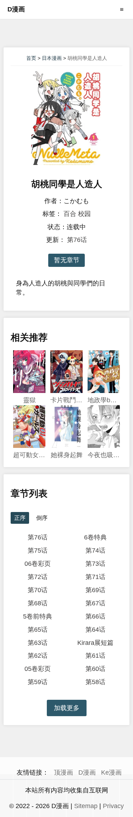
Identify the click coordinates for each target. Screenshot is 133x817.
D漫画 (16, 9)
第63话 (38, 642)
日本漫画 (52, 58)
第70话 (38, 590)
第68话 (38, 603)
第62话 (38, 655)
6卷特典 (95, 537)
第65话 (38, 629)
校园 (84, 213)
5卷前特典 (37, 616)
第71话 (95, 576)
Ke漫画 (111, 772)
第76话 (77, 239)
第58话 (95, 682)
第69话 (95, 590)
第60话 (95, 668)
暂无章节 (66, 260)
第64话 (95, 629)
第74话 (95, 550)
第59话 (38, 682)
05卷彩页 (37, 668)
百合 (69, 213)
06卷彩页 (37, 563)
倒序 (42, 518)
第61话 (95, 655)
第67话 (95, 603)
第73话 (95, 563)
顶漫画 (63, 772)
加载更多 (66, 708)
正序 (20, 518)
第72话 (38, 576)
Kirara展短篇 (95, 642)
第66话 (95, 616)
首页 (31, 58)
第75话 (38, 550)
